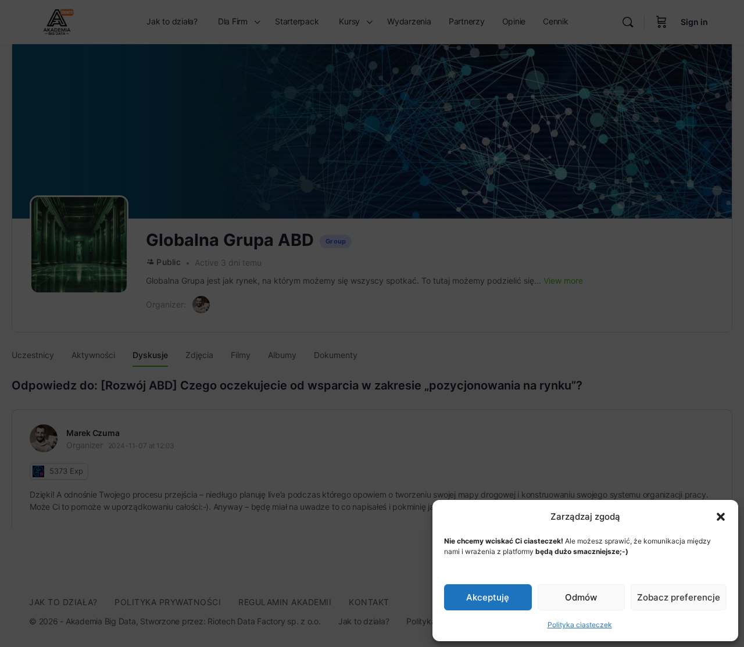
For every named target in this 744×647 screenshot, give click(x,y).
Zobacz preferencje (678, 597)
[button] (721, 517)
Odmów (581, 597)
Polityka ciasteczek (580, 624)
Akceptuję (487, 597)
